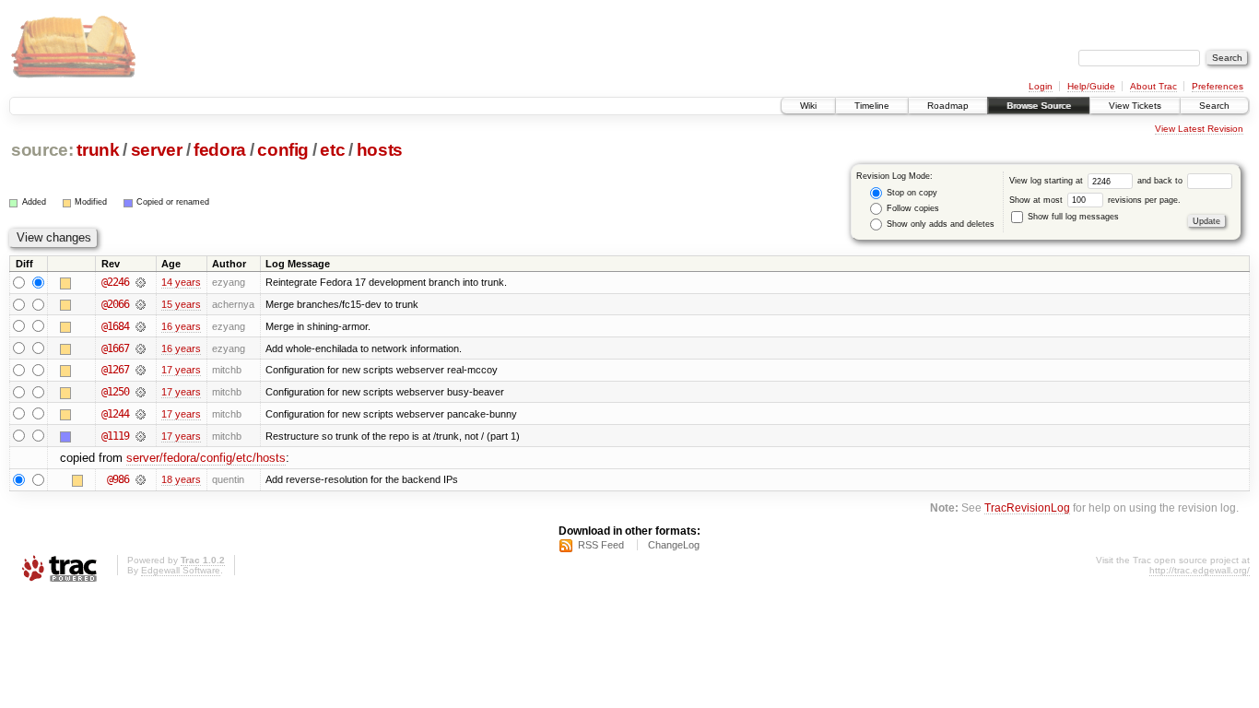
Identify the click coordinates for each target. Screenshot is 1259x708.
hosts (380, 149)
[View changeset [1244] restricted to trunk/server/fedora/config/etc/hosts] (140, 413)
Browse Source (1038, 105)
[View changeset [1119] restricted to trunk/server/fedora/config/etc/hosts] (140, 436)
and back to (1161, 180)
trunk (97, 149)
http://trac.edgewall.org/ (1199, 570)
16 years (181, 326)
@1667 (115, 348)
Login (1041, 86)
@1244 (115, 413)
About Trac (1153, 86)
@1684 (115, 326)
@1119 (115, 436)
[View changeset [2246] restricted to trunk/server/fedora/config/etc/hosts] (140, 282)
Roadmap (948, 105)
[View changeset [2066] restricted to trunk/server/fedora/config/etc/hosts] (140, 304)
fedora (220, 149)
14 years (181, 282)
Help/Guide (1091, 86)
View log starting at (1047, 180)
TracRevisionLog (1027, 507)
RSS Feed (601, 544)
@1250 (115, 391)
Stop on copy (910, 192)
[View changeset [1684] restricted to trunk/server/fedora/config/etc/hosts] (140, 326)
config (283, 149)
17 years (181, 369)
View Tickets (1135, 105)
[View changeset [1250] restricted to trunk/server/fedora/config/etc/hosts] (140, 391)
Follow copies (911, 208)
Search (1214, 105)
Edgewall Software (180, 570)
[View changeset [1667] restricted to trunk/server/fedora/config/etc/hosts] (140, 348)
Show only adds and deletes (939, 224)
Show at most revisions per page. (1095, 200)
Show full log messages (1072, 216)
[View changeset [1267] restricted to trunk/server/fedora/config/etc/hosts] (140, 369)
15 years (181, 304)
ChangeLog (674, 544)
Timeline (871, 105)
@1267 (115, 369)
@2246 (115, 282)
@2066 (115, 304)
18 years (181, 479)
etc (332, 149)
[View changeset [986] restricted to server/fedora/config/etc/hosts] (140, 479)
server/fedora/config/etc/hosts (206, 458)
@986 (118, 479)
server (156, 149)
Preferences (1217, 86)
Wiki (808, 105)
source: (42, 149)
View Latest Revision (1199, 129)
